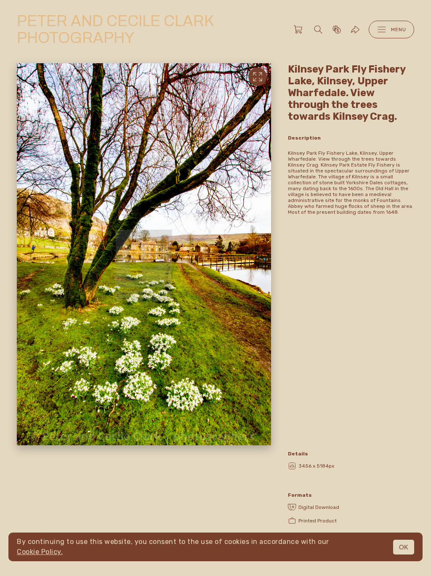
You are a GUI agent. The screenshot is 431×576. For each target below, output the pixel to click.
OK (403, 547)
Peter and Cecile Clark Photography (115, 29)
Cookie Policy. (40, 552)
